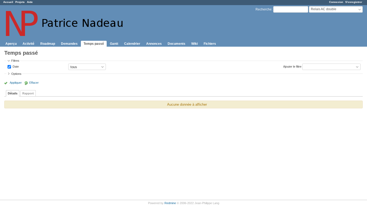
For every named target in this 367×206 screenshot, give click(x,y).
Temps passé (94, 44)
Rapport (28, 93)
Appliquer (16, 82)
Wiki (194, 44)
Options (16, 73)
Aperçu (11, 44)
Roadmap (47, 44)
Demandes (69, 44)
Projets (20, 2)
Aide (30, 2)
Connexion (336, 2)
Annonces (154, 44)
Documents (176, 44)
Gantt (114, 44)
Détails (12, 93)
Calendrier (132, 44)
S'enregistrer (353, 2)
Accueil (8, 2)
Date (15, 66)
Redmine (170, 203)
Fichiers (210, 44)
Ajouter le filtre (292, 66)
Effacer (34, 82)
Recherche (264, 9)
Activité (28, 44)
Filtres (15, 60)
